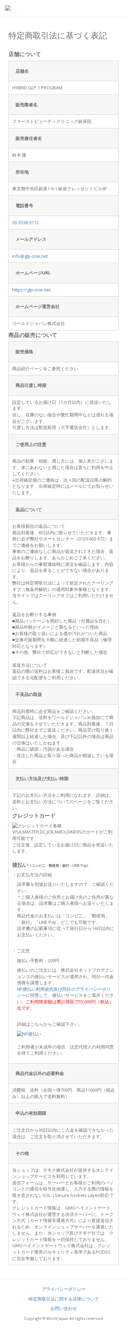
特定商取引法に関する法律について (63, 1299)
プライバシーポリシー (64, 1289)
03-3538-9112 (25, 222)
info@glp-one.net (30, 256)
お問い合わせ (63, 1308)
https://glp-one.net (31, 290)
